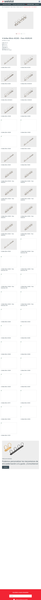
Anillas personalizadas (7, 458)
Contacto (5, 467)
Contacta (37, 4)
